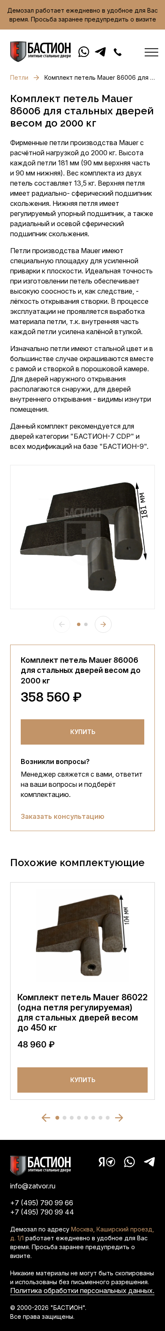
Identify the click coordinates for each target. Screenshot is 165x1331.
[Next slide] (103, 624)
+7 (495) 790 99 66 (41, 1203)
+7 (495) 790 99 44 (42, 1212)
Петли (19, 77)
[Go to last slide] (45, 1117)
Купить (82, 731)
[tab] (78, 624)
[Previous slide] (61, 624)
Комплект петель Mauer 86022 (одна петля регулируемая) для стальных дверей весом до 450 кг (82, 1012)
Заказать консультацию (62, 816)
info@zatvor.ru (32, 1186)
